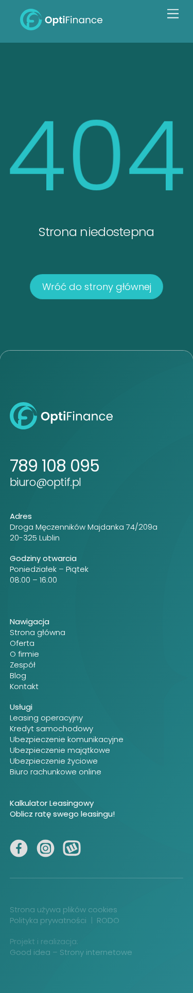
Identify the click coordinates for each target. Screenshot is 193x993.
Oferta (22, 643)
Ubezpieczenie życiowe (54, 760)
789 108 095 (54, 465)
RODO (108, 920)
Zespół (23, 664)
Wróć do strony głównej (96, 286)
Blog (18, 675)
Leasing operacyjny (46, 717)
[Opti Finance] (61, 25)
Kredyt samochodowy (51, 728)
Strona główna (37, 632)
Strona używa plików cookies (63, 909)
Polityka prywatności (48, 920)
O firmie (24, 653)
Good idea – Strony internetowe (71, 952)
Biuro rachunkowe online (55, 771)
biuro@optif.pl (45, 482)
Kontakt (24, 686)
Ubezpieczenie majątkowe (60, 750)
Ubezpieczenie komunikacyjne (67, 739)
